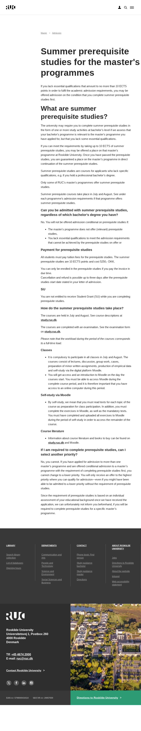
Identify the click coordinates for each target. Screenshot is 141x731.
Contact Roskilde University (23, 670)
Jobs (114, 558)
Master (44, 33)
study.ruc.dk (49, 319)
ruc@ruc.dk (25, 658)
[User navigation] (119, 7)
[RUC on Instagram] (31, 682)
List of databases (14, 563)
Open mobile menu (132, 7)
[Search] (125, 7)
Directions (82, 579)
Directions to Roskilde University (97, 697)
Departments (49, 545)
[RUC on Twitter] (8, 682)
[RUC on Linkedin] (23, 682)
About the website (121, 571)
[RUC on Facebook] (16, 682)
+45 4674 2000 (21, 654)
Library (10, 545)
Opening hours (13, 568)
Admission (56, 33)
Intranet (116, 576)
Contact (82, 545)
